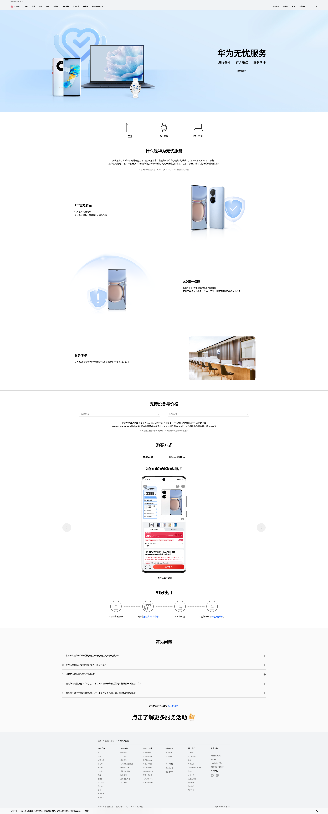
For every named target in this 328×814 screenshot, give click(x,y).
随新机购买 (241, 70)
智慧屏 (56, 6)
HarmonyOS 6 (97, 6)
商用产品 (101, 794)
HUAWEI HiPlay (148, 783)
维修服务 (123, 760)
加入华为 (191, 786)
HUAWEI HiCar (148, 779)
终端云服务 (147, 753)
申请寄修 (154, 616)
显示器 (100, 768)
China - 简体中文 (224, 807)
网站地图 (101, 807)
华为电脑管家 (147, 768)
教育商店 (101, 797)
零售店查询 (169, 772)
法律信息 (140, 807)
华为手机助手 (147, 764)
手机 (26, 6)
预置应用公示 (147, 775)
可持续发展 (192, 756)
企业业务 (191, 775)
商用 (293, 6)
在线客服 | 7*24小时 (217, 767)
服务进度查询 (125, 771)
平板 (48, 6)
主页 (99, 741)
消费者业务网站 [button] (15, 1)
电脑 (40, 6)
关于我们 (191, 753)
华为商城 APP (147, 756)
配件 (99, 790)
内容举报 (191, 790)
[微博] (217, 776)
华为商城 (191, 764)
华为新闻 (169, 753)
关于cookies (130, 807)
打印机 (100, 771)
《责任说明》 (173, 706)
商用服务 (123, 783)
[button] (311, 6)
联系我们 (123, 775)
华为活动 (169, 756)
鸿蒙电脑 (101, 760)
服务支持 (276, 6)
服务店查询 (169, 768)
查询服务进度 (217, 616)
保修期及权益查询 (126, 764)
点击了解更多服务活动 (159, 717)
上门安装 (123, 756)
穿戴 (33, 6)
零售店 (285, 6)
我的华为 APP (147, 760)
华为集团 (191, 783)
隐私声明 (119, 807)
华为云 (190, 771)
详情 (86, 811)
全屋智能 (76, 6)
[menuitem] (26, 6)
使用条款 (110, 807)
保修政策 (123, 753)
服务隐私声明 (125, 779)
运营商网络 (192, 779)
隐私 (189, 760)
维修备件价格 (125, 768)
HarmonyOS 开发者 (194, 768)
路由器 (85, 6)
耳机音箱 (65, 6)
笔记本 (100, 764)
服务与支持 (109, 741)
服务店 (146, 616)
